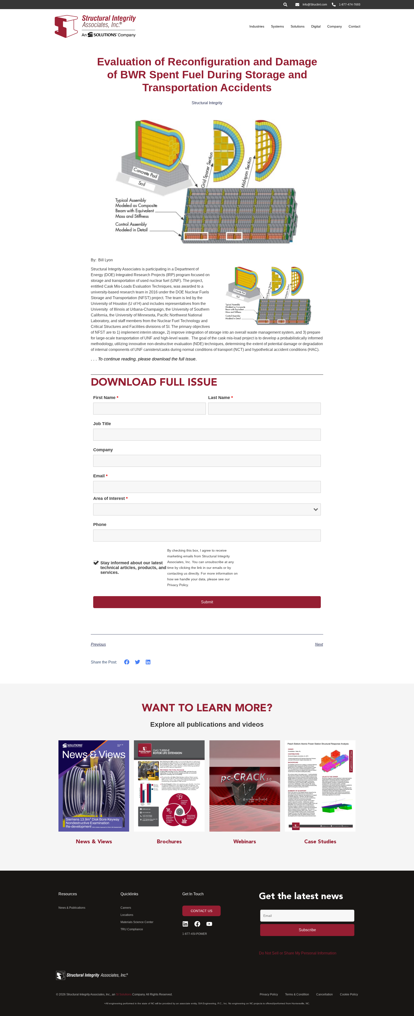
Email (100, 476)
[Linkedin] (185, 924)
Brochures (169, 842)
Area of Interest (110, 498)
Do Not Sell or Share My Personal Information (297, 953)
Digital (316, 26)
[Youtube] (209, 924)
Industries (256, 26)
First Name (105, 397)
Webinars (244, 842)
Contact (354, 26)
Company (334, 26)
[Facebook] (197, 924)
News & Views (94, 842)
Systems (277, 26)
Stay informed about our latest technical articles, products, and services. (133, 567)
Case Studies (320, 842)
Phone (99, 524)
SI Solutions (124, 994)
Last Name (220, 397)
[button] (127, 662)
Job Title (102, 423)
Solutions (298, 26)
